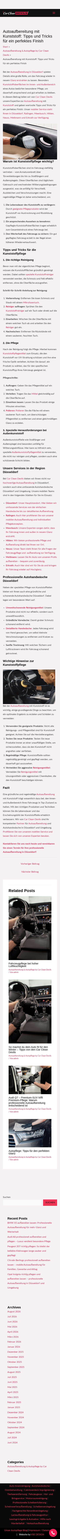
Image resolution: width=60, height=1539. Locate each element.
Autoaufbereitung (33, 101)
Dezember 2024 (15, 1412)
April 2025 (12, 1392)
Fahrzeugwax (35, 1494)
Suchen (6, 1197)
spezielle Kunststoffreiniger (40, 275)
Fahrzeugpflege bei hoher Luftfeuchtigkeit (23, 965)
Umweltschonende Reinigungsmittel (24, 608)
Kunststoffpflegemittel (14, 354)
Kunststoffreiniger (15, 311)
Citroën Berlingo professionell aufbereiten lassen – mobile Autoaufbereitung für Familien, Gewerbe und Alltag (28, 1264)
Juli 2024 (12, 1438)
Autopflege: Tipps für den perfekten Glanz (29, 1152)
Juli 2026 (12, 1317)
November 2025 (15, 1357)
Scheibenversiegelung (44, 1507)
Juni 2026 (12, 1322)
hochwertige (9, 483)
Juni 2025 (12, 1382)
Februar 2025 (14, 1402)
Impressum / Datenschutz (42, 1530)
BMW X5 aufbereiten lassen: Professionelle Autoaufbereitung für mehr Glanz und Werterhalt (29, 1227)
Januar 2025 (13, 1407)
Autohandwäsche (41, 1486)
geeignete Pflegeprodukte (25, 209)
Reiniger (10, 307)
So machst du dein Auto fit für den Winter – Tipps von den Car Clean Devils (28, 1049)
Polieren (10, 411)
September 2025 (15, 1367)
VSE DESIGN (37, 1535)
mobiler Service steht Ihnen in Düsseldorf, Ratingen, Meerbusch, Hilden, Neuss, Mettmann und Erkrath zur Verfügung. (28, 113)
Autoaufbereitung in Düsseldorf (27, 72)
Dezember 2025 (15, 1352)
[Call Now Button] (53, 1533)
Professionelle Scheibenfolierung (29, 1503)
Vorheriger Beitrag (30, 864)
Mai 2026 (12, 1327)
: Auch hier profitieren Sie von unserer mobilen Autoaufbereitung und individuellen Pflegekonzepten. (30, 519)
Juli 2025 (12, 1377)
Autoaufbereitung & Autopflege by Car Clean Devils (30, 970)
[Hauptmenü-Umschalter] (54, 13)
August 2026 (14, 1312)
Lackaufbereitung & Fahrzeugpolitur (29, 1515)
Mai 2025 (12, 1387)
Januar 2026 (13, 1347)
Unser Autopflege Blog (15, 1530)
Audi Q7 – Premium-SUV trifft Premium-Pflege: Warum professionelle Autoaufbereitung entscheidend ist (27, 1101)
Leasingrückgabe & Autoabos (24, 1519)
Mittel (35, 394)
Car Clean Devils (44, 97)
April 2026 (12, 1332)
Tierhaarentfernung (17, 1494)
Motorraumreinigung (36, 1498)
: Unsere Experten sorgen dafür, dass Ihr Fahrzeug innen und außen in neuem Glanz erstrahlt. (30, 532)
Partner (20, 824)
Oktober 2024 (14, 1422)
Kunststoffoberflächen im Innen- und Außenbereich (29, 85)
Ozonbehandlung (13, 1490)
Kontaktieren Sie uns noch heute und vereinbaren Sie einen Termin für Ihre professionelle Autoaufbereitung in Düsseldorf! (29, 848)
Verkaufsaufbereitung (38, 1523)
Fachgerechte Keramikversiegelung (30, 1511)
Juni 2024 (12, 1443)
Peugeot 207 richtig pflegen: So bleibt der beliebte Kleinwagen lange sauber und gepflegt (28, 1251)
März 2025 (12, 1397)
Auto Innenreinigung (19, 1486)
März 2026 (12, 1337)
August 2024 (14, 1433)
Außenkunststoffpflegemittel (26, 452)
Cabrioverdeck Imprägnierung (39, 1490)
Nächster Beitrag (30, 872)
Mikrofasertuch (31, 303)
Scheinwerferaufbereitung (18, 1507)
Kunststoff (8, 105)
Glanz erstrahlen (18, 80)
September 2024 (15, 1427)
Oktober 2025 (14, 1362)
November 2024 (15, 1417)
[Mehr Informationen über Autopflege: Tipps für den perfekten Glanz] (30, 1133)
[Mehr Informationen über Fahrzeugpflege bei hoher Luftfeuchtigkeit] (30, 928)
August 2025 (14, 1372)
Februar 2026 (14, 1342)
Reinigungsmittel (41, 768)
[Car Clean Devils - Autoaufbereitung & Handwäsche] (15, 13)
